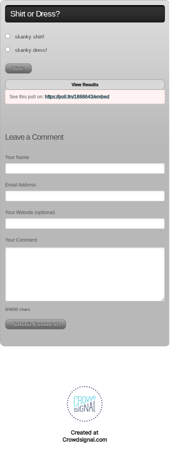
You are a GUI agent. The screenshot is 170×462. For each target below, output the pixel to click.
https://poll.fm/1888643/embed (77, 97)
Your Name (17, 157)
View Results (85, 84)
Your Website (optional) (30, 212)
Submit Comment (36, 324)
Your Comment (21, 240)
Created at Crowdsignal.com (85, 436)
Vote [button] (18, 68)
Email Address (20, 185)
